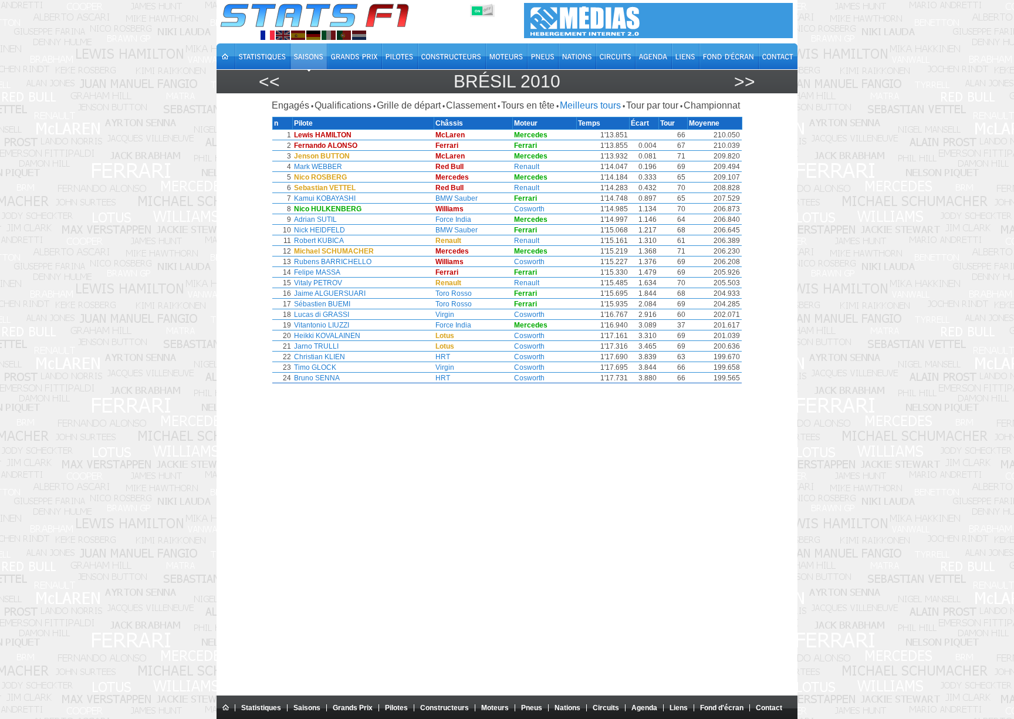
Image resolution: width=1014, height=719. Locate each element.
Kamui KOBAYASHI (325, 198)
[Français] (268, 35)
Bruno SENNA (317, 378)
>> (744, 81)
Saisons (306, 708)
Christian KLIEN (319, 357)
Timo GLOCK (315, 367)
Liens (679, 708)
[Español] (298, 35)
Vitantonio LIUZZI (321, 325)
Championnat (712, 105)
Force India (453, 219)
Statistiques (261, 708)
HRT (442, 357)
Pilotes (396, 708)
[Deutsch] (313, 35)
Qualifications (343, 105)
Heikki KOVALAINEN (327, 336)
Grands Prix (353, 708)
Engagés (290, 105)
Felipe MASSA (317, 272)
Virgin (444, 314)
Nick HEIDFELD (319, 230)
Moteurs (495, 708)
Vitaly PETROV (318, 283)
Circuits (606, 708)
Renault (526, 167)
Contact (769, 708)
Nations (567, 708)
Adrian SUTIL (315, 219)
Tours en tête (528, 105)
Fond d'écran (721, 708)
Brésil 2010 (507, 81)
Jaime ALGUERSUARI (330, 293)
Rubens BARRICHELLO (332, 262)
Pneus (531, 708)
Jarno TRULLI (316, 346)
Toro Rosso (453, 293)
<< (269, 81)
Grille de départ (409, 105)
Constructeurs (444, 708)
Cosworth (529, 209)
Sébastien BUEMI (322, 304)
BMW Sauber (456, 198)
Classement (471, 105)
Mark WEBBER (318, 167)
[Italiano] (329, 35)
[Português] (344, 35)
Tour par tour (652, 105)
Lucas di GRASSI (321, 314)
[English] (283, 35)
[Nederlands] (359, 35)
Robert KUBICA (319, 241)
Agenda (644, 708)
